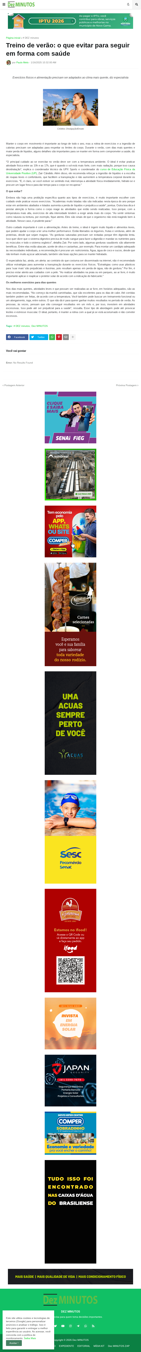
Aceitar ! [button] (13, 1343)
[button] (4, 4)
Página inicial (13, 38)
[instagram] (70, 1326)
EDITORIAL (83, 1346)
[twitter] (55, 1326)
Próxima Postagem (126, 385)
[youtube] (63, 1326)
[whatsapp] (86, 1326)
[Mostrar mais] (73, 337)
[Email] (66, 337)
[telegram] (78, 1326)
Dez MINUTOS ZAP (118, 1346)
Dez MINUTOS (39, 326)
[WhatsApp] (52, 337)
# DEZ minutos (31, 38)
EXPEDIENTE (66, 1346)
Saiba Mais (29, 1338)
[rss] (93, 1326)
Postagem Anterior (14, 385)
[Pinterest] (59, 337)
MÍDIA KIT (99, 1346)
